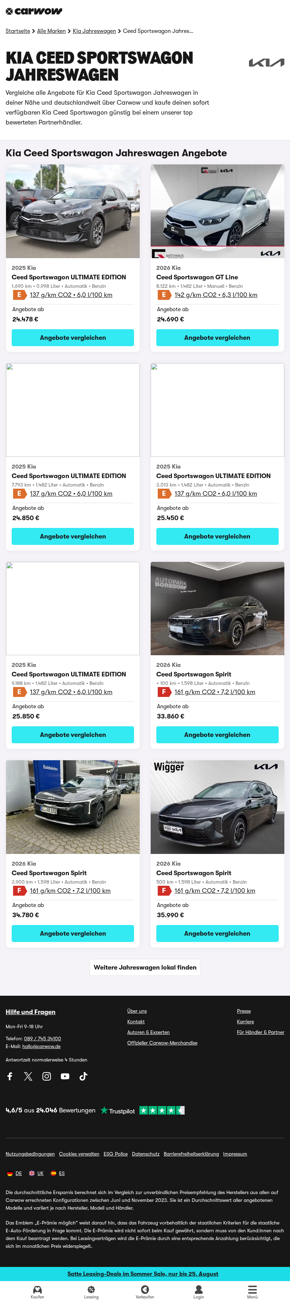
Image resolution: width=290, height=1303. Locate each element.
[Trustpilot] (140, 1110)
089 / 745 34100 (42, 1038)
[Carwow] (34, 11)
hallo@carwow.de (41, 1046)
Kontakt (136, 1021)
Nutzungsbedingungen (30, 1154)
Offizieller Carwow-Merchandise (162, 1043)
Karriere (245, 1021)
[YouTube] (66, 1079)
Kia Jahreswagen (94, 31)
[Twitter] (29, 1079)
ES (62, 1173)
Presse (244, 1011)
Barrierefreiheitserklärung (191, 1154)
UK (40, 1173)
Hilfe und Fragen (31, 1012)
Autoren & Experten (148, 1032)
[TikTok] (83, 1079)
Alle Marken (51, 31)
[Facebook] (11, 1079)
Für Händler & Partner (260, 1032)
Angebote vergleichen (73, 337)
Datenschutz (146, 1154)
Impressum (235, 1154)
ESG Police (116, 1154)
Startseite (18, 31)
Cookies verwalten (79, 1154)
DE (19, 1173)
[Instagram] (47, 1079)
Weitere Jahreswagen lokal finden (145, 967)
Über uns (137, 1011)
